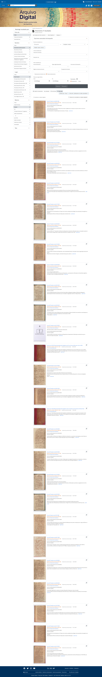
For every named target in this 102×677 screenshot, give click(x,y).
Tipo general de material (65, 69)
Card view (54, 91)
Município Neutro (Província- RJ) (22, 79)
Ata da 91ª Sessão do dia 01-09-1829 (53, 325)
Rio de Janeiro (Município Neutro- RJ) (22, 83)
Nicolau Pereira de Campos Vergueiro (22, 64)
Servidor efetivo (38, 672)
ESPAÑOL (71, 668)
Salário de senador (22, 120)
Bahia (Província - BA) (22, 92)
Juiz (22, 109)
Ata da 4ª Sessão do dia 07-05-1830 (53, 515)
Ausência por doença (22, 122)
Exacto (80, 81)
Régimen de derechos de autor (38, 69)
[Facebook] (25, 668)
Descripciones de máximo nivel (40, 74)
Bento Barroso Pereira (22, 50)
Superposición (74, 81)
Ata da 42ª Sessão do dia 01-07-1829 (53, 204)
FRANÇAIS (76, 668)
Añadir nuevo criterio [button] (39, 47)
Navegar (3, 5)
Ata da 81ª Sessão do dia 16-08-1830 (53, 560)
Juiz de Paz (22, 118)
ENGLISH (67, 668)
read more (71, 110)
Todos (15, 34)
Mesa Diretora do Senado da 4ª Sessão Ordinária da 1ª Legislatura (22, 59)
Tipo (16, 128)
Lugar (16, 72)
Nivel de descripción (36, 64)
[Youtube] (33, 668)
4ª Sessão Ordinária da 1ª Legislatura (22, 111)
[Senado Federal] (51, 2)
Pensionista (64, 672)
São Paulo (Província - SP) (22, 94)
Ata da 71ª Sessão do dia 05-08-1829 (53, 223)
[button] (84, 2)
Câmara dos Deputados (22, 52)
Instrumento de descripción (75, 64)
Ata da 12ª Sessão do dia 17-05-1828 (53, 122)
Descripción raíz (36, 57)
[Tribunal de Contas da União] (54, 668)
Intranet (26, 672)
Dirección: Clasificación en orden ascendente (79, 93)
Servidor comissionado (47, 672)
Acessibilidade (88, 1)
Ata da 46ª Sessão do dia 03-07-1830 (53, 537)
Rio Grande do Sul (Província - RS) (22, 90)
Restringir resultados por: (22, 29)
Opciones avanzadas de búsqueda (43, 38)
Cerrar (41, 28)
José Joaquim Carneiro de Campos (22, 62)
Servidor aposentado (57, 672)
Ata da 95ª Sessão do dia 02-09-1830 (53, 452)
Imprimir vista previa (38, 91)
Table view (60, 91)
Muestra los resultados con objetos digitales (78, 97)
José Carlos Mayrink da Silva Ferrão (22, 54)
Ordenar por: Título (63, 93)
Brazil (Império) (22, 77)
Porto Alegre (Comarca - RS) (22, 97)
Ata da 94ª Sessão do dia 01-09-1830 (53, 365)
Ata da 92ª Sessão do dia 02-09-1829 (53, 183)
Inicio (34, 78)
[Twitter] (27, 668)
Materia (17, 100)
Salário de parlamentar (22, 114)
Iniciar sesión (96, 5)
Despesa (22, 107)
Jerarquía (47, 91)
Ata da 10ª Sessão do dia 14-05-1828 (53, 605)
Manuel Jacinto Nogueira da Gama (22, 69)
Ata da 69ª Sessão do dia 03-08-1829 (53, 163)
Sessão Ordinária (22, 105)
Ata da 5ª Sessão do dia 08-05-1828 (53, 101)
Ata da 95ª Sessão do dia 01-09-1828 (53, 244)
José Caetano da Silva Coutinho (22, 48)
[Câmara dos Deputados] (48, 668)
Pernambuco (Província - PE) (22, 88)
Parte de (17, 32)
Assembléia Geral (22, 39)
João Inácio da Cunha (22, 66)
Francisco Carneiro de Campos (22, 56)
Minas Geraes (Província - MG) (22, 86)
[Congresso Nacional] (50, 668)
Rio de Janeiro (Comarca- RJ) (22, 81)
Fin (52, 78)
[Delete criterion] (87, 44)
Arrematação (22, 125)
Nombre (17, 43)
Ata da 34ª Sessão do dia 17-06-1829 (53, 142)
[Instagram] (30, 668)
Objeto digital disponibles (56, 64)
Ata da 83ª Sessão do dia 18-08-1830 (53, 429)
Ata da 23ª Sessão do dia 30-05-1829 (53, 285)
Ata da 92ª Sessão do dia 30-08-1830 (53, 583)
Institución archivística (37, 52)
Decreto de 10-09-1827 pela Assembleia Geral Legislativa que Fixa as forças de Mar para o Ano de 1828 (64, 345)
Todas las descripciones (51, 74)
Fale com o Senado (97, 1)
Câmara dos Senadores (22, 37)
